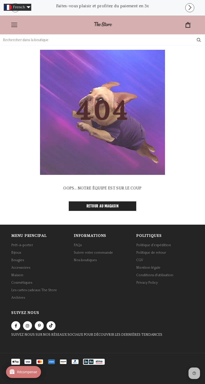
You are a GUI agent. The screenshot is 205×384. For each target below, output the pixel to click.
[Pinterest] (39, 325)
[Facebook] (15, 325)
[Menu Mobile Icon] (14, 25)
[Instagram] (27, 325)
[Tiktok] (51, 325)
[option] (103, 6)
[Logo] (103, 25)
